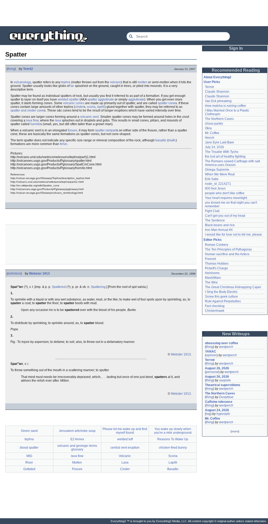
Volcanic (125, 456)
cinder (79, 107)
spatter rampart (105, 130)
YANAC (210, 351)
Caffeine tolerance (218, 402)
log (208, 414)
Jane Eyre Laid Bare (219, 142)
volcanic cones (73, 103)
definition (14, 273)
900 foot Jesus (215, 188)
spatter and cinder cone (27, 110)
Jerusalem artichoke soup (77, 431)
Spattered (59, 287)
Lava (125, 462)
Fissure (77, 469)
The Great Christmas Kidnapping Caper (233, 287)
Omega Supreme (217, 169)
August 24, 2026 (217, 410)
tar (72, 86)
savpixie (225, 380)
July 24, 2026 (214, 147)
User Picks (212, 82)
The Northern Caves (219, 119)
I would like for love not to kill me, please (233, 234)
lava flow (32, 120)
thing (11, 69)
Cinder (125, 469)
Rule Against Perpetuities (223, 301)
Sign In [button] (236, 48)
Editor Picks (213, 240)
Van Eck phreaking (218, 101)
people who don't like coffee (224, 193)
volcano (115, 82)
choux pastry (214, 123)
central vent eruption (124, 447)
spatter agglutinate (100, 99)
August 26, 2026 (217, 368)
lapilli (101, 107)
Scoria (172, 456)
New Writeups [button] (236, 334)
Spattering (98, 287)
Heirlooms (212, 273)
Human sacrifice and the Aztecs (227, 254)
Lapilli (173, 462)
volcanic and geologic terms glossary (77, 447)
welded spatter (68, 99)
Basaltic (172, 469)
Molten (77, 462)
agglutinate (136, 99)
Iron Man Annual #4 (219, 230)
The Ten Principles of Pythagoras (228, 249)
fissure (72, 130)
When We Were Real (220, 174)
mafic (172, 140)
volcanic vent (89, 117)
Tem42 (28, 69)
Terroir (209, 87)
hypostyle (223, 414)
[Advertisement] (134, 13)
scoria (91, 107)
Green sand (29, 431)
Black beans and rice (220, 225)
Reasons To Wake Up (172, 439)
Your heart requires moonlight (226, 198)
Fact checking (215, 306)
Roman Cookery (216, 245)
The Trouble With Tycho (221, 152)
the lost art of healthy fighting (225, 156)
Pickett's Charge (216, 268)
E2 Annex (77, 439)
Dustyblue (226, 397)
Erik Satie (212, 179)
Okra (208, 128)
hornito (35, 124)
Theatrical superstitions (222, 385)
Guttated (29, 469)
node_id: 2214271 (218, 184)
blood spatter (29, 447)
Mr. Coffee (212, 133)
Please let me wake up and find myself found (125, 430)
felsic (63, 144)
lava (58, 120)
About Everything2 (217, 77)
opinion (211, 355)
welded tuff (125, 439)
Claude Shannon (217, 91)
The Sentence (215, 220)
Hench (209, 138)
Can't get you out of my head (225, 216)
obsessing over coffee (221, 343)
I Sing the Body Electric (221, 292)
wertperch (226, 347)
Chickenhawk (214, 311)
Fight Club (212, 211)
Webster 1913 (39, 273)
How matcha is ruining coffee (225, 106)
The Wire (211, 282)
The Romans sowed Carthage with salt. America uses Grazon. (233, 163)
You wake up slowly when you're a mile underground (173, 430)
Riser (29, 462)
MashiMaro (213, 278)
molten (142, 82)
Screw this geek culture (221, 296)
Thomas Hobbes (216, 263)
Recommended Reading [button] (236, 70)
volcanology (22, 82)
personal (212, 372)
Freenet (210, 259)
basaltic (160, 140)
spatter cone (166, 103)
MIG (29, 456)
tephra (65, 82)
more (235, 431)
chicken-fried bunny (173, 447)
